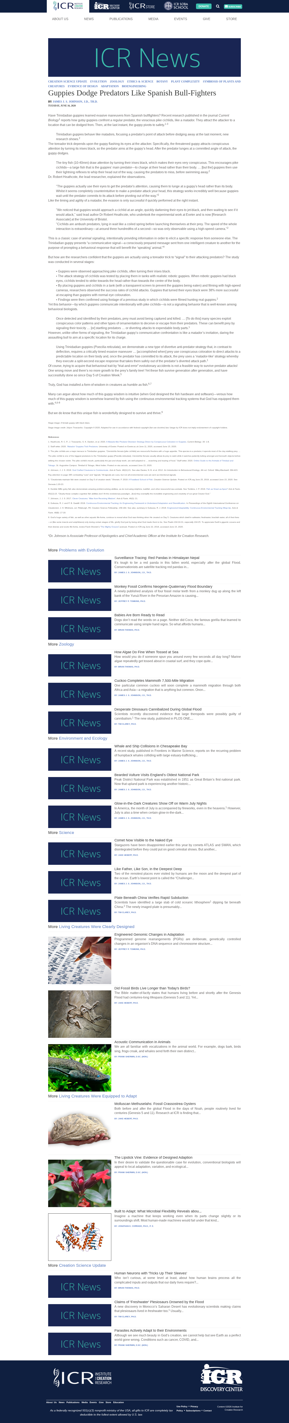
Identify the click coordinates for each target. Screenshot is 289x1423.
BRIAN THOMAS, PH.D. (129, 630)
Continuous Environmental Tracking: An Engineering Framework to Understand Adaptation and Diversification (135, 503)
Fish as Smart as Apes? (217, 489)
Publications (121, 19)
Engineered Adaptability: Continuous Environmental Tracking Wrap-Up (199, 508)
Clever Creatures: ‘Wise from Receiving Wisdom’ (93, 498)
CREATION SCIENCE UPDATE (67, 81)
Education (118, 1402)
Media (153, 19)
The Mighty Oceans (110, 527)
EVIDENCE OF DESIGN (83, 86)
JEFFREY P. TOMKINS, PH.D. (132, 601)
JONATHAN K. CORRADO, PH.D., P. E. (136, 1226)
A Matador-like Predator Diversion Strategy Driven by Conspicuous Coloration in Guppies (146, 442)
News (89, 19)
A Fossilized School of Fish (141, 479)
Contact (207, 1410)
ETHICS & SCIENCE (140, 81)
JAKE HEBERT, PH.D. (128, 855)
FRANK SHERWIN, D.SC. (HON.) (133, 1057)
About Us (60, 19)
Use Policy (182, 1406)
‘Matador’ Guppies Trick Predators (82, 446)
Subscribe (234, 6)
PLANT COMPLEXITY (185, 81)
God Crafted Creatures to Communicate (90, 470)
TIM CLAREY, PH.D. (127, 724)
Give (206, 19)
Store (231, 19)
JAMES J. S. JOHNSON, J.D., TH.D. (75, 101)
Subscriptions (193, 1410)
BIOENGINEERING (134, 86)
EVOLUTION (98, 81)
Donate (204, 6)
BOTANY (162, 81)
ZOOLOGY (117, 81)
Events (180, 19)
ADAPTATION (110, 86)
